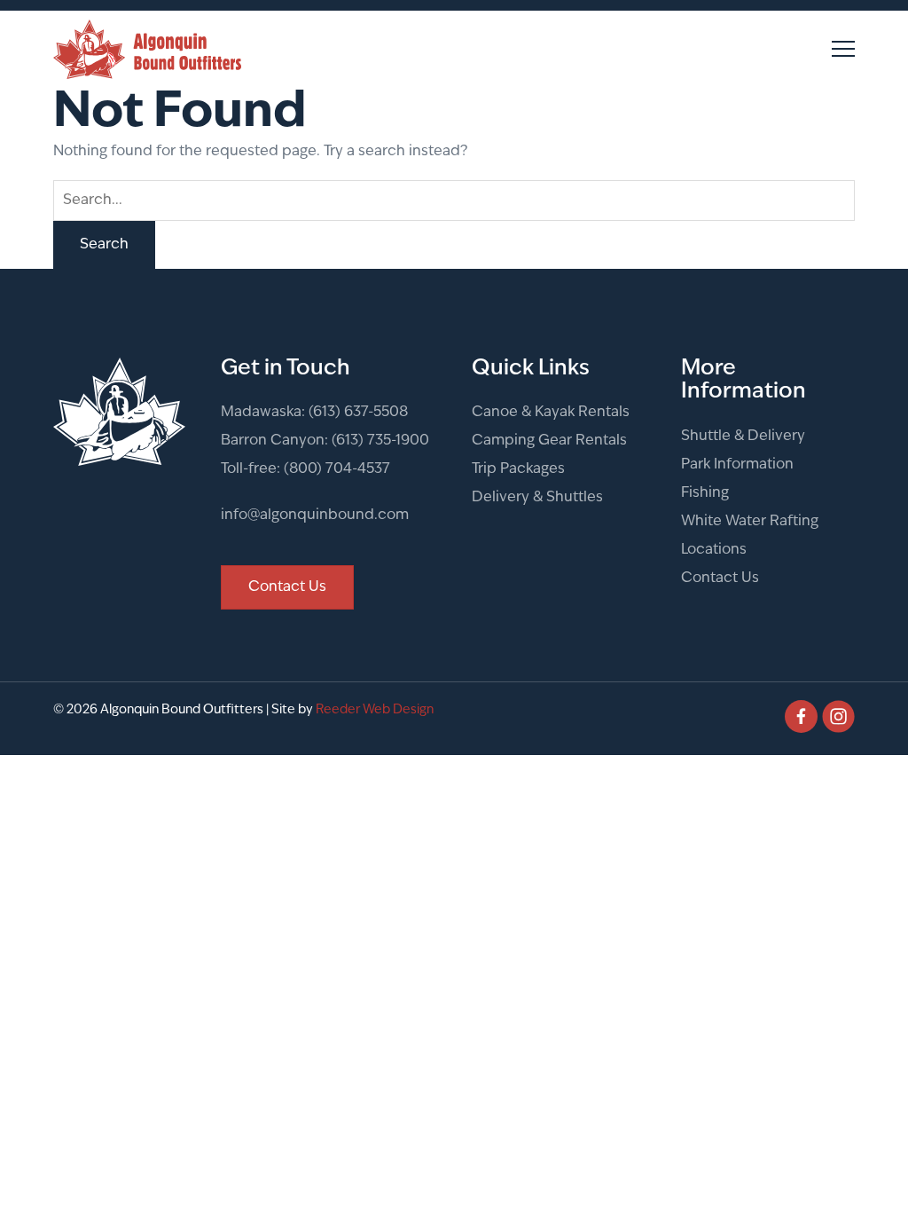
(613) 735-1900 (380, 441)
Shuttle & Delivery (743, 436)
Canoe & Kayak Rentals (551, 412)
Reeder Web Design (375, 710)
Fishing (705, 493)
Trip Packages (518, 469)
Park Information (737, 465)
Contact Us (720, 578)
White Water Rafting (749, 522)
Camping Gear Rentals (549, 441)
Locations (714, 550)
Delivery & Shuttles (537, 498)
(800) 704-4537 (337, 469)
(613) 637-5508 (358, 412)
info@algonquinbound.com (315, 515)
